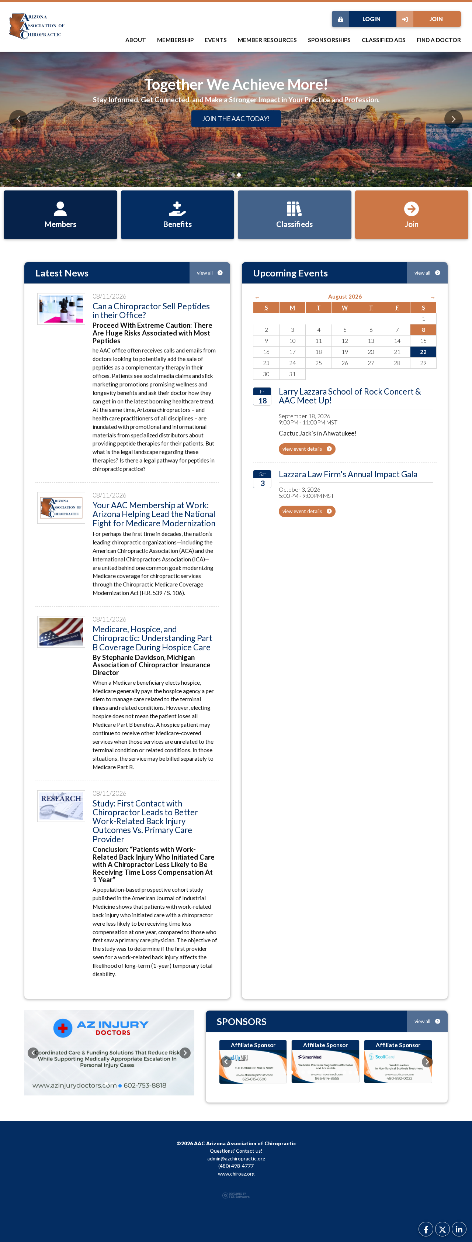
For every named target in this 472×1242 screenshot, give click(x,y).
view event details (302, 449)
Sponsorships (329, 40)
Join (436, 19)
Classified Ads (384, 40)
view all (205, 273)
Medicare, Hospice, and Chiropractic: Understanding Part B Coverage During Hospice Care (152, 638)
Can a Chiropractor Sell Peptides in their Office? (151, 310)
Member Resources (267, 40)
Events (216, 40)
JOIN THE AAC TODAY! (236, 119)
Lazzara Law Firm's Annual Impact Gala (348, 474)
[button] (18, 119)
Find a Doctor (439, 40)
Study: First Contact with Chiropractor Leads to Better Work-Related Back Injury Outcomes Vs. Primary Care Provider (145, 821)
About (135, 40)
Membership (175, 40)
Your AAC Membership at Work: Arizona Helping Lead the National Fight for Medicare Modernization (154, 514)
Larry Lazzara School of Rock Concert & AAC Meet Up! (350, 395)
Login (371, 19)
